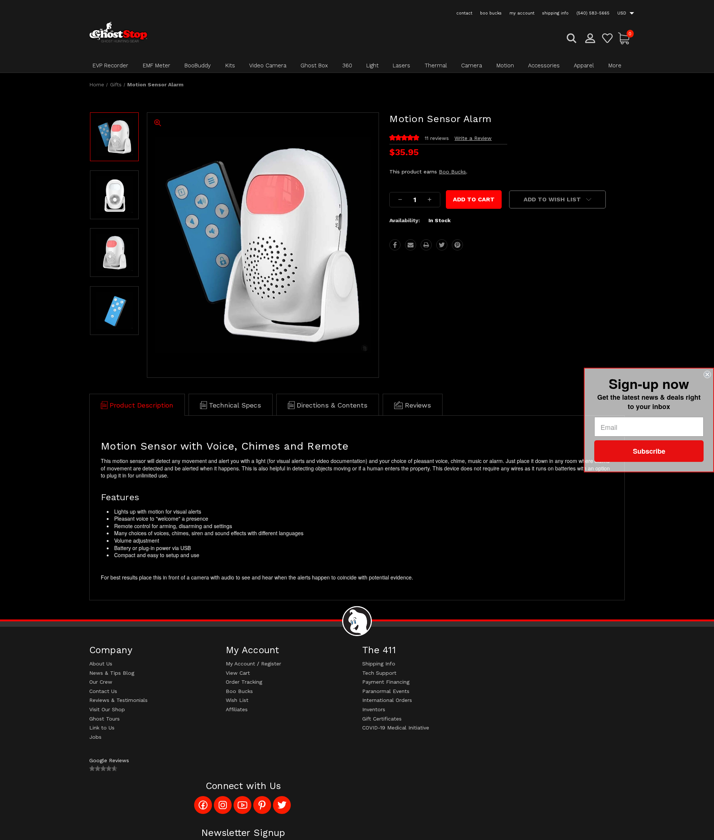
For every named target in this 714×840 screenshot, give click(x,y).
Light (372, 65)
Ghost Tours (104, 719)
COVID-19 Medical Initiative (395, 728)
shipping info (555, 13)
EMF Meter (156, 65)
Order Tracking (244, 682)
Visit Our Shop (107, 709)
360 (347, 65)
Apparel (584, 65)
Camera (471, 65)
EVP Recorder (110, 65)
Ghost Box (314, 65)
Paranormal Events (385, 691)
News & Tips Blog (111, 673)
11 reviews (437, 138)
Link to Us (102, 728)
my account (521, 13)
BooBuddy (197, 65)
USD (622, 13)
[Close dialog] (707, 374)
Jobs (95, 737)
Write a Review (473, 138)
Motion (505, 65)
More (614, 65)
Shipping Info (378, 664)
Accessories (544, 65)
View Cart (238, 673)
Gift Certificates (382, 719)
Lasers (401, 65)
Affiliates (237, 709)
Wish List (237, 700)
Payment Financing (385, 682)
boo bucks (491, 13)
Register (271, 664)
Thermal (436, 65)
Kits (230, 65)
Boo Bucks (452, 172)
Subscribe (649, 451)
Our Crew (100, 682)
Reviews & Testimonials (118, 700)
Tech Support (379, 673)
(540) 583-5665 (593, 13)
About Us (100, 664)
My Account (240, 664)
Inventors (373, 709)
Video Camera (267, 65)
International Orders (387, 700)
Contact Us (103, 691)
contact (464, 13)
